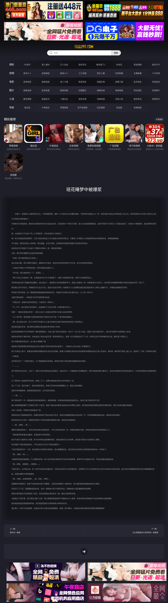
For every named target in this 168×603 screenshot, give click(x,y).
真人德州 (46, 64)
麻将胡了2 (100, 64)
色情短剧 (138, 107)
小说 (11, 99)
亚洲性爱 (27, 81)
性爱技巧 (156, 99)
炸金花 (119, 64)
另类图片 (156, 90)
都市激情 (27, 99)
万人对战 (64, 64)
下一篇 (145, 531)
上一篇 (15, 531)
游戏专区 (82, 64)
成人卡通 (64, 81)
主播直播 (138, 73)
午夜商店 (46, 107)
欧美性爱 (82, 81)
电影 (11, 81)
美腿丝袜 (101, 90)
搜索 (116, 53)
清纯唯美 (119, 90)
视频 (11, 73)
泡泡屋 (119, 107)
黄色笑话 (138, 99)
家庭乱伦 (46, 99)
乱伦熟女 (138, 81)
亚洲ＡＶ (27, 73)
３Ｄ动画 (82, 73)
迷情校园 (101, 99)
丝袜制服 (119, 73)
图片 (11, 90)
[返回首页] (163, 598)
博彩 (11, 64)
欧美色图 (64, 90)
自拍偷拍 (46, 73)
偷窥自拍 (27, 90)
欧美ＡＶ (64, 73)
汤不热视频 (82, 107)
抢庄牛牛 (156, 64)
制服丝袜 (101, 81)
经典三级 (119, 81)
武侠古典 (82, 99)
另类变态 (156, 81)
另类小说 (119, 99)
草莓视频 (64, 107)
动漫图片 (82, 90)
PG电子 (27, 64)
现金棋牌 (138, 64)
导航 (11, 107)
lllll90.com (84, 46)
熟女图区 (138, 90)
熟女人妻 (101, 73)
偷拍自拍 (46, 81)
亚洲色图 (46, 90)
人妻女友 (64, 99)
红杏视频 (101, 107)
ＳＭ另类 (156, 73)
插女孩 (27, 107)
